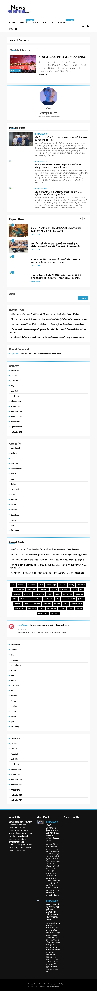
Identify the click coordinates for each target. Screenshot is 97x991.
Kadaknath (17, 604)
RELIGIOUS (15, 515)
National (14, 499)
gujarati (57, 594)
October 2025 (15, 421)
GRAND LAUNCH (39, 594)
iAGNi (14, 599)
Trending (62, 608)
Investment (15, 489)
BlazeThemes (54, 987)
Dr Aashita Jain (43, 589)
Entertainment (41, 134)
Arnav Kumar (32, 585)
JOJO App (81, 599)
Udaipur (70, 608)
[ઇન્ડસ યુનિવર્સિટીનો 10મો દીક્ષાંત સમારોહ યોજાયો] (23, 64)
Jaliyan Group (36, 599)
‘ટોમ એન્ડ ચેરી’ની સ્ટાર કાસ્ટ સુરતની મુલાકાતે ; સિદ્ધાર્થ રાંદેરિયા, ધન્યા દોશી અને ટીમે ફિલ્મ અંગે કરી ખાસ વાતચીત (55, 229)
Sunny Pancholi (51, 608)
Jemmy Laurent (48, 113)
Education (15, 71)
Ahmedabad (35, 266)
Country (71, 585)
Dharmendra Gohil (19, 589)
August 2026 (15, 370)
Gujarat (13, 479)
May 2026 (14, 385)
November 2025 (16, 416)
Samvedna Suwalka (76, 604)
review (65, 604)
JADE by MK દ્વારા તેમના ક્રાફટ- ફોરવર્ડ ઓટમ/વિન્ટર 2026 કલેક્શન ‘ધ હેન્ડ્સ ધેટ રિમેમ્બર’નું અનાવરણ (55, 276)
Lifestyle (26, 604)
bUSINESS (63, 585)
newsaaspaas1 (47, 62)
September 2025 (17, 426)
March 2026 (15, 396)
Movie (13, 494)
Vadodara (79, 608)
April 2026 (14, 391)
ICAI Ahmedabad (24, 599)
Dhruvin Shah (31, 589)
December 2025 (16, 411)
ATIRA (41, 585)
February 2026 (16, 401)
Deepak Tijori (81, 585)
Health (13, 484)
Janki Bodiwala (48, 599)
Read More (43, 75)
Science (34, 22)
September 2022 (16, 432)
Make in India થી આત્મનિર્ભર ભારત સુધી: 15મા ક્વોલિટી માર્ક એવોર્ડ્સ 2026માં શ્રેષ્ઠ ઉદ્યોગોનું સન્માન (58, 165)
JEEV (57, 599)
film (81, 589)
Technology (48, 22)
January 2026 (15, 406)
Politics (13, 29)
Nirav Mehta (47, 604)
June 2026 (14, 380)
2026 (12, 585)
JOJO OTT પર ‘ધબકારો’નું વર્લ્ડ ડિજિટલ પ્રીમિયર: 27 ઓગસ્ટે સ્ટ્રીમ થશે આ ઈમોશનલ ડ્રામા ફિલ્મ (58, 193)
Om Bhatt (57, 604)
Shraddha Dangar (19, 608)
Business (63, 22)
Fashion (23, 22)
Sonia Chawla (32, 608)
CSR (12, 458)
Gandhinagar (16, 594)
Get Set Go (27, 594)
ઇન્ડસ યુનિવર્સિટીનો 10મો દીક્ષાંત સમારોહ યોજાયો (62, 56)
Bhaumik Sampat (51, 585)
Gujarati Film (79, 594)
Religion (14, 509)
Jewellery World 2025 (69, 599)
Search (12, 293)
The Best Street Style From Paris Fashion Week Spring (41, 353)
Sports (13, 525)
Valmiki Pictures (42, 613)
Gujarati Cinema (67, 594)
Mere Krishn (36, 604)
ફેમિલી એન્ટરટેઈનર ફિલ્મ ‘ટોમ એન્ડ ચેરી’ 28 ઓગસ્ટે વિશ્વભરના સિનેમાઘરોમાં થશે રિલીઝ (61, 138)
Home (12, 22)
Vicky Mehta (54, 613)
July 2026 (14, 375)
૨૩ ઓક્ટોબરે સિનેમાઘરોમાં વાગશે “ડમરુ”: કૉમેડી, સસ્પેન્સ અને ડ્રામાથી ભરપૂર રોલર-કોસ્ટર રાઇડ (56, 245)
